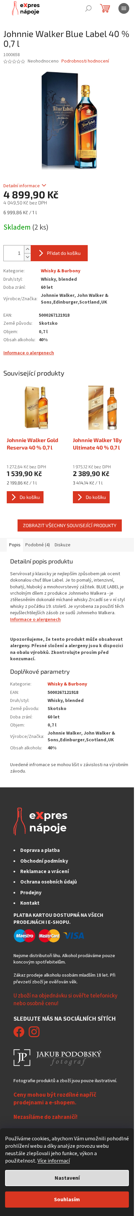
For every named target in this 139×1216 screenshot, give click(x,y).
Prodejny (30, 892)
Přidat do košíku (64, 253)
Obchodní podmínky (44, 861)
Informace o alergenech (28, 353)
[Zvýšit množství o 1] (27, 249)
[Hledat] (88, 8)
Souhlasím (67, 1199)
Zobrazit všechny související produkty (69, 525)
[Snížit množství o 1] (27, 257)
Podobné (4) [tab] (37, 545)
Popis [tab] (15, 545)
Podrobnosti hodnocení (85, 61)
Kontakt (29, 903)
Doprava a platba (40, 850)
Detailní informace (21, 186)
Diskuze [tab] (63, 545)
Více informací (53, 1161)
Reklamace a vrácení (44, 871)
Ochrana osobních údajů (48, 882)
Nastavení (67, 1178)
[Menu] (124, 8)
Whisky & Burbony (60, 271)
